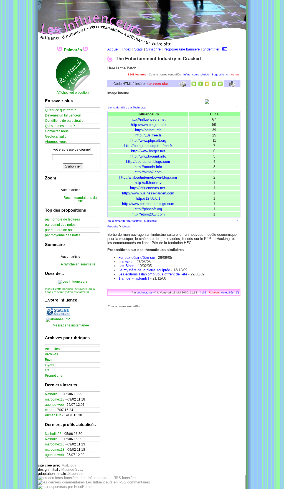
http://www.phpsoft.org (148, 140)
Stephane (75, 474)
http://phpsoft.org (148, 209)
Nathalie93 (53, 394)
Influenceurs (191, 74)
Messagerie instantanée (71, 325)
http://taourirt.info (148, 167)
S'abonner (150, 220)
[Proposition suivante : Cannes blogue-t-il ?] (214, 86)
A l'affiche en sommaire (78, 264)
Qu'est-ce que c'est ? (60, 110)
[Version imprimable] (182, 85)
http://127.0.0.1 (148, 198)
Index (126, 49)
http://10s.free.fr (148, 135)
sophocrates (145, 292)
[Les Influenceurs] (72, 281)
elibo (48, 410)
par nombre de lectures (62, 219)
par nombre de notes (60, 230)
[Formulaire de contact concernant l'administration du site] (224, 49)
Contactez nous (57, 131)
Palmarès (73, 49)
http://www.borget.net (148, 151)
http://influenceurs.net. (148, 188)
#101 (203, 292)
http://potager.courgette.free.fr (148, 146)
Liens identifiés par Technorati (127, 107)
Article (205, 74)
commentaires (138, 482)
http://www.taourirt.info (148, 156)
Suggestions (220, 74)
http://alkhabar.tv (148, 183)
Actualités (227, 292)
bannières (129, 478)
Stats (138, 49)
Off (47, 370)
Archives (51, 354)
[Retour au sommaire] (207, 86)
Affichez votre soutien (73, 92)
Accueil (113, 49)
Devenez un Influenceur (63, 115)
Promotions (53, 375)
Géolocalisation (57, 136)
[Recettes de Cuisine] (72, 90)
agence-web (54, 404)
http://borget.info (148, 130)
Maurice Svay (72, 469)
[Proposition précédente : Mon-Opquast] (200, 86)
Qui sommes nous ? (60, 126)
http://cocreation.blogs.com (148, 161)
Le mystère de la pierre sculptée (144, 270)
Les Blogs (126, 266)
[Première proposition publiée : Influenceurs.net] (194, 86)
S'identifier (211, 49)
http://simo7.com (148, 172)
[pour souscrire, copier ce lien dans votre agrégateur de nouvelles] (58, 319)
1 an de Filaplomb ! (133, 278)
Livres (126, 226)
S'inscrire (153, 49)
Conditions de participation (65, 120)
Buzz (48, 359)
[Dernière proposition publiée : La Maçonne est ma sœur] (220, 86)
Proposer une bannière (182, 49)
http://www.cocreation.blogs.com (148, 204)
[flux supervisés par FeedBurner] (65, 487)
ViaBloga (69, 465)
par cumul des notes (60, 224)
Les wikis (125, 262)
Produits (112, 226)
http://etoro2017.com (148, 214)
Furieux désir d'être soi (136, 257)
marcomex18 (55, 399)
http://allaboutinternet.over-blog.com (148, 177)
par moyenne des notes (62, 235)
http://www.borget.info (148, 125)
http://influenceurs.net (148, 119)
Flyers (49, 365)
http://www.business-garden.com (148, 193)
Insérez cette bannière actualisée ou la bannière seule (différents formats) (70, 290)
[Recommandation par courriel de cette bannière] (232, 86)
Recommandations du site (80, 199)
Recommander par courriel (124, 220)
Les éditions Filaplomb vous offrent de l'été (152, 274)
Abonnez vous (56, 141)
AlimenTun (53, 415)
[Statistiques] (58, 314)
